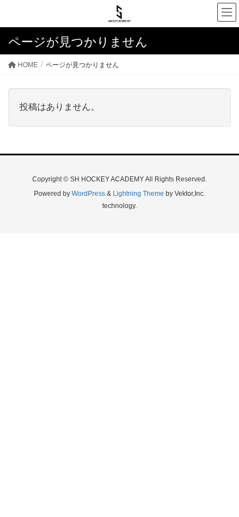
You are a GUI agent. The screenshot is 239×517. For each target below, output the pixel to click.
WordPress (88, 193)
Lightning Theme (138, 193)
